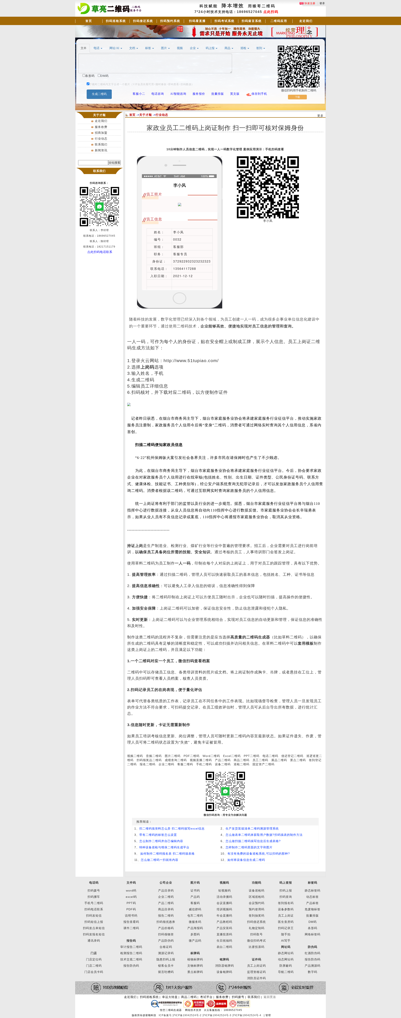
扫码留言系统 (252, 21)
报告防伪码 (312, 959)
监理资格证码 (256, 972)
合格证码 (166, 947)
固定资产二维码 (264, 764)
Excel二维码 (232, 756)
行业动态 (101, 138)
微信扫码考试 (256, 940)
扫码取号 (256, 934)
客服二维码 (185, 764)
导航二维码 (286, 972)
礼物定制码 (256, 928)
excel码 (131, 896)
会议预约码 (256, 903)
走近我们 (306, 21)
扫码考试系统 (224, 21)
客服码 (195, 903)
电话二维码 (270, 756)
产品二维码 (223, 760)
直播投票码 (224, 934)
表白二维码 (224, 947)
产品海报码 (195, 928)
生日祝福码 (224, 940)
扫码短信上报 (93, 921)
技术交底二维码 (131, 959)
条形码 (312, 928)
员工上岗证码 (256, 965)
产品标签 (312, 903)
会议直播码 (224, 903)
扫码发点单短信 (94, 928)
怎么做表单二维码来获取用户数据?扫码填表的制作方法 (264, 834)
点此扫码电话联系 (99, 252)
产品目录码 (166, 890)
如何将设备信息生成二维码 (246, 859)
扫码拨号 (94, 890)
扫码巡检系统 (116, 21)
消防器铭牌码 (224, 965)
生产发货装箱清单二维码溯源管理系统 (252, 828)
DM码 (312, 921)
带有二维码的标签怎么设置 (158, 834)
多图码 (195, 934)
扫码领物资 (166, 934)
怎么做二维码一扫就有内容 (159, 859)
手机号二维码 (93, 903)
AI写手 (286, 940)
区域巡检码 (256, 896)
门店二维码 (94, 965)
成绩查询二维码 (176, 760)
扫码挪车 (94, 896)
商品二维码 (241, 760)
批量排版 (312, 915)
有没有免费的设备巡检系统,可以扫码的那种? (258, 853)
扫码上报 (285, 890)
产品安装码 (224, 928)
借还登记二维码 (292, 756)
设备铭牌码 (224, 972)
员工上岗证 (286, 915)
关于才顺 (145, 114)
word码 (131, 890)
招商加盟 (101, 132)
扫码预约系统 (170, 21)
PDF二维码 (191, 756)
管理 (268, 1015)
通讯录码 (94, 940)
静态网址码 (286, 953)
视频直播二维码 (201, 760)
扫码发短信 (94, 915)
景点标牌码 (195, 972)
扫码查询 (285, 896)
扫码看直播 (197, 21)
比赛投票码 (256, 947)
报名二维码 (147, 764)
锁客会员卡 (166, 965)
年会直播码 (224, 915)
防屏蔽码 (285, 965)
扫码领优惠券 (165, 921)
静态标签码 (312, 890)
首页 (88, 21)
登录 (322, 3)
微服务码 (195, 921)
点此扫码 (270, 12)
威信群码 (195, 909)
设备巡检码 (256, 890)
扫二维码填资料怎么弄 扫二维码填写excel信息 (172, 828)
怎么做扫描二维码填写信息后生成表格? (253, 841)
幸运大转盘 (170, 997)
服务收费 (101, 127)
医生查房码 (286, 921)
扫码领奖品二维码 (149, 760)
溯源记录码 (166, 953)
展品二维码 (279, 760)
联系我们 (101, 144)
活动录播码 (224, 896)
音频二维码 (154, 756)
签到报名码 (286, 903)
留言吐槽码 (166, 972)
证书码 (195, 890)
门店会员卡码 (93, 972)
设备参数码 (286, 909)
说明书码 (131, 915)
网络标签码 (312, 934)
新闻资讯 (101, 150)
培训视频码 (224, 909)
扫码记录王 (286, 928)
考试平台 (206, 997)
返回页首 (270, 997)
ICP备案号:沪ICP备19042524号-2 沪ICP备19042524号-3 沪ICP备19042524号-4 (210, 1015)
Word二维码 (211, 756)
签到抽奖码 (256, 915)
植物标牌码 (195, 959)
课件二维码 (131, 928)
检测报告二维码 (131, 953)
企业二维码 (166, 764)
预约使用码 (256, 909)
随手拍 (286, 934)
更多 (320, 115)
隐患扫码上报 (165, 959)
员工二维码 (260, 760)
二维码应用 (278, 21)
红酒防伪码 (312, 953)
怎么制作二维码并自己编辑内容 (161, 841)
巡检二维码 (241, 764)
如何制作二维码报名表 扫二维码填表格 (167, 853)
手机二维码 (204, 764)
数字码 (312, 972)
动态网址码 (286, 959)
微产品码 (195, 940)
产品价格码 (166, 928)
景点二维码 (298, 760)
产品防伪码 (166, 940)
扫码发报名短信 (94, 934)
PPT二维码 (251, 756)
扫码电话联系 (93, 909)
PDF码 (131, 909)
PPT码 (131, 903)
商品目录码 (166, 909)
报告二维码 (166, 915)
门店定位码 (94, 959)
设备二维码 (223, 764)
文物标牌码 (195, 965)
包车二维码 (195, 915)
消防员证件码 (256, 978)
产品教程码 (224, 921)
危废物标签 (312, 909)
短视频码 (224, 890)
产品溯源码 (312, 965)
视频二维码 (135, 756)
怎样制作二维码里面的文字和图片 (249, 847)
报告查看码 (131, 921)
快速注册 (309, 3)
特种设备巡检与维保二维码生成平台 (164, 847)
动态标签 (312, 896)
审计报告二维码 (131, 947)
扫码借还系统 (143, 21)
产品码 (195, 896)
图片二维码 (172, 756)
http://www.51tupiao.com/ (191, 360)
